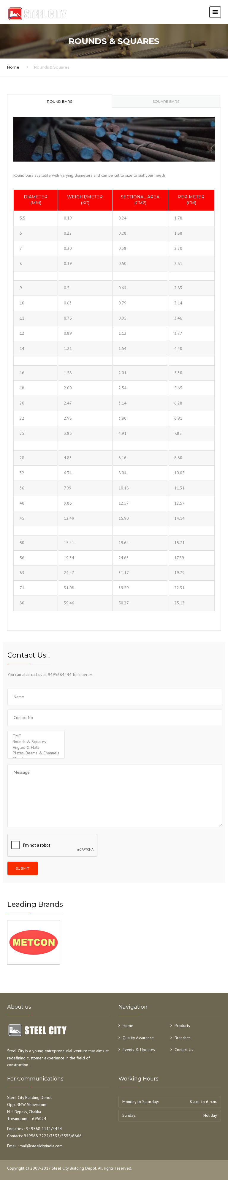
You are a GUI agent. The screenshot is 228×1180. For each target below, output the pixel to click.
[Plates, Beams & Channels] (36, 753)
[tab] (59, 101)
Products (182, 1025)
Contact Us (184, 1049)
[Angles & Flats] (36, 747)
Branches (183, 1037)
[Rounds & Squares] (36, 742)
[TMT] (36, 736)
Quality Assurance (138, 1037)
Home (13, 67)
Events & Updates (139, 1049)
